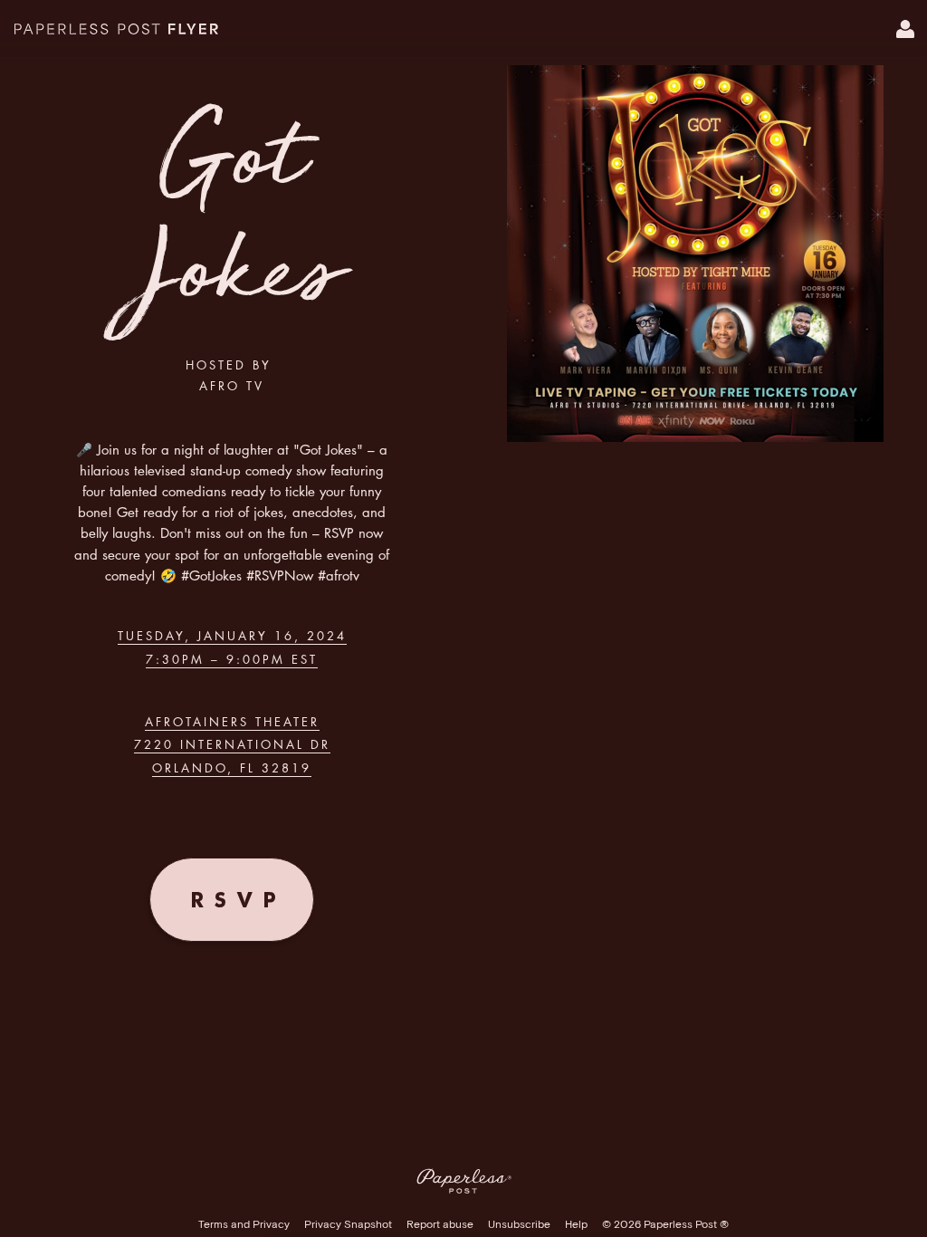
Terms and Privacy (244, 1225)
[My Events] (905, 28)
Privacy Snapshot (348, 1225)
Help (576, 1225)
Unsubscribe (519, 1225)
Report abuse (439, 1225)
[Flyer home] (116, 29)
